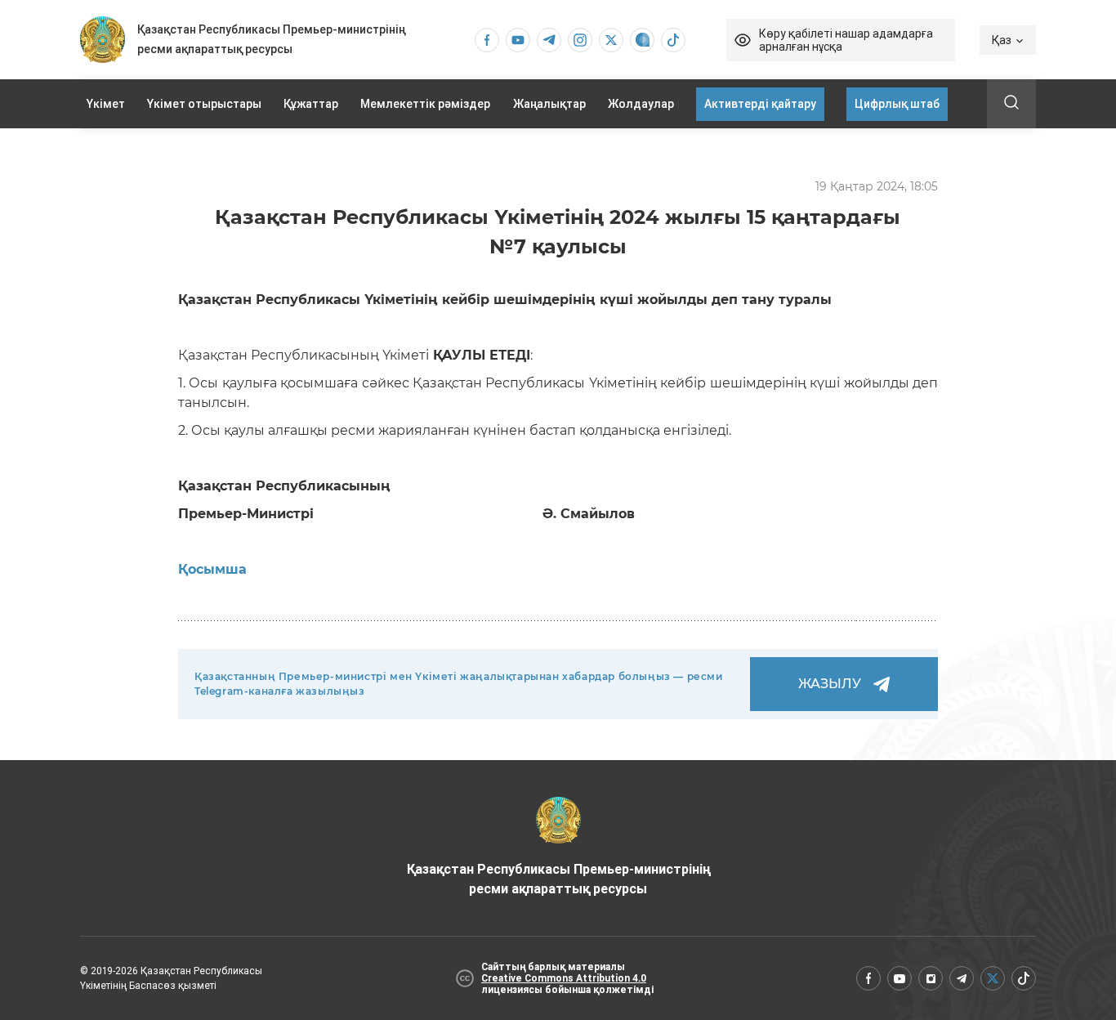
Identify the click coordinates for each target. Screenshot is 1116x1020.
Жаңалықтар (549, 103)
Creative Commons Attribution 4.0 (563, 978)
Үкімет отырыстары (204, 103)
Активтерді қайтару (760, 103)
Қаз (1001, 40)
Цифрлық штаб (897, 103)
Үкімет (106, 103)
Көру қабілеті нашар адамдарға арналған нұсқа (846, 40)
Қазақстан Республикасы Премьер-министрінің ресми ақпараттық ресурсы (558, 879)
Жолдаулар (641, 103)
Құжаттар (310, 103)
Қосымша (212, 569)
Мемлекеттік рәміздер (425, 103)
